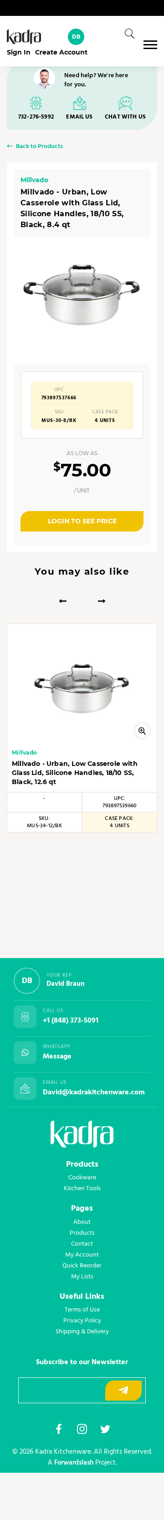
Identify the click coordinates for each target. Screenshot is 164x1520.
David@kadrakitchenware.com (94, 1093)
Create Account (61, 52)
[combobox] (127, 33)
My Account (82, 1254)
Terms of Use (82, 1309)
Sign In (19, 52)
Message (57, 1057)
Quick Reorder (82, 1265)
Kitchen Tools (82, 1188)
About (82, 1222)
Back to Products (39, 147)
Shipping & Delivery (82, 1331)
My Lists (82, 1276)
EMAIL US (79, 117)
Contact (82, 1243)
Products (82, 1232)
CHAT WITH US (125, 117)
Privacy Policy (82, 1320)
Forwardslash (73, 1463)
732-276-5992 (36, 117)
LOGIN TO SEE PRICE (82, 521)
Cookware (82, 1177)
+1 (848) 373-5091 (70, 1021)
